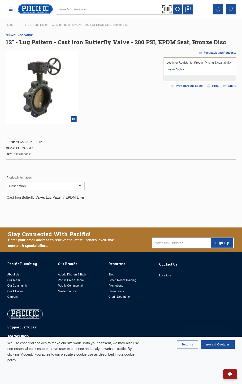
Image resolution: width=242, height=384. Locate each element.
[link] (21, 25)
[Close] (187, 344)
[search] (177, 9)
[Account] (218, 9)
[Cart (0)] (231, 9)
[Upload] (188, 9)
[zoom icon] (74, 119)
